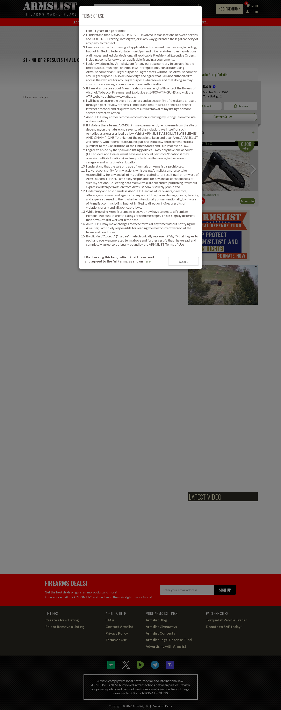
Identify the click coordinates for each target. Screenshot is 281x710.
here (147, 261)
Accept (183, 261)
